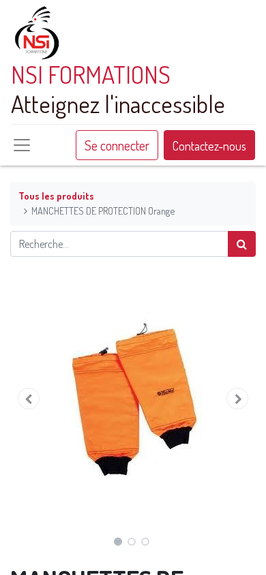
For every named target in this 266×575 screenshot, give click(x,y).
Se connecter (117, 145)
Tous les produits (56, 195)
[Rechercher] (242, 244)
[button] (28, 398)
